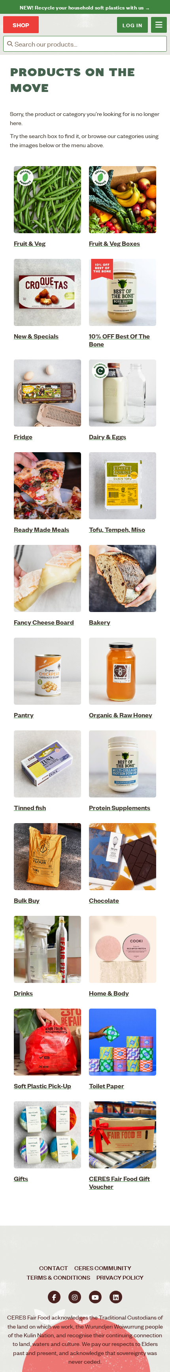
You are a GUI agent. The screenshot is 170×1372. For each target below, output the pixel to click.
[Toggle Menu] (159, 25)
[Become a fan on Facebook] (54, 1297)
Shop (21, 25)
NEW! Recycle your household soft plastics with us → (85, 7)
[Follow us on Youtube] (95, 1297)
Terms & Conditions (58, 1277)
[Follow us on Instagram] (74, 1297)
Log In (132, 24)
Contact (53, 1267)
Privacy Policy (120, 1277)
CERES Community (102, 1267)
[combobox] (90, 43)
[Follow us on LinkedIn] (116, 1297)
